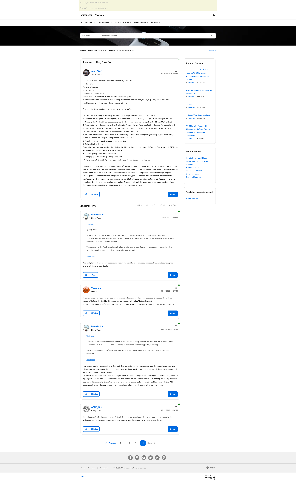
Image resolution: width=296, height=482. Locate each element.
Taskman (90, 336)
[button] (86, 194)
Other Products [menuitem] (140, 22)
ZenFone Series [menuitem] (103, 22)
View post (90, 256)
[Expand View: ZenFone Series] (111, 22)
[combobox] (158, 35)
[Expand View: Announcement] (94, 22)
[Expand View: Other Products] (147, 22)
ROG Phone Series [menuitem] (122, 22)
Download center (193, 174)
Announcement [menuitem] (86, 22)
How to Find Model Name (196, 158)
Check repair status (194, 171)
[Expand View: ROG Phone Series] (130, 22)
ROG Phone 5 (192, 97)
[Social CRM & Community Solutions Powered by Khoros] (210, 477)
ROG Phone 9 (192, 107)
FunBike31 (90, 224)
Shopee (189, 104)
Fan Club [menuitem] (154, 22)
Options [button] (211, 51)
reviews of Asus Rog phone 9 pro (198, 115)
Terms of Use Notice (88, 468)
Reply (172, 194)
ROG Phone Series (95, 51)
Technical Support (193, 177)
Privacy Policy (104, 468)
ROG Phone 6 (110, 51)
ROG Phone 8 (192, 139)
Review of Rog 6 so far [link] (125, 51)
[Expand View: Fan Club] (159, 22)
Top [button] (84, 476)
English (83, 51)
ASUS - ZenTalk (92, 15)
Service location (192, 167)
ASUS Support (192, 198)
